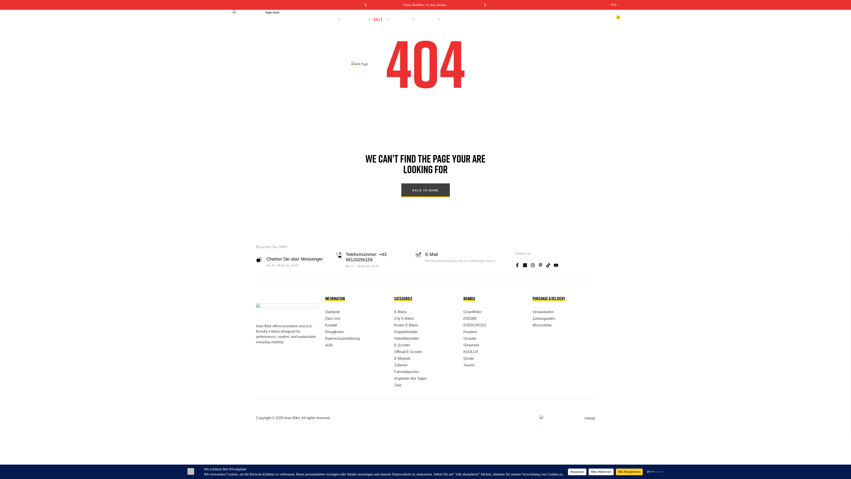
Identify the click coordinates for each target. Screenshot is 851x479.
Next (485, 4)
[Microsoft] (525, 265)
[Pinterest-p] (540, 265)
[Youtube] (556, 265)
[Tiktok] (548, 265)
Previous (365, 4)
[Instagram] (533, 265)
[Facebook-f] (517, 265)
